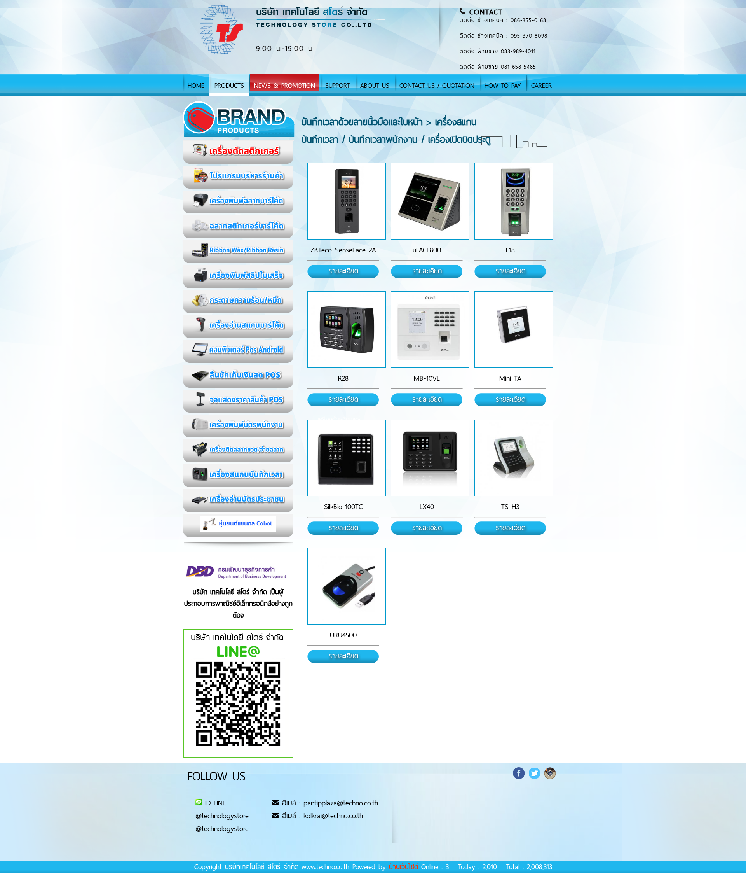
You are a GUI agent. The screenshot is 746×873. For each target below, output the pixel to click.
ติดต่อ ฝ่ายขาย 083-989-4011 (498, 51)
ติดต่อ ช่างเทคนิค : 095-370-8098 (503, 36)
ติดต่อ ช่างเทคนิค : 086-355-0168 (503, 20)
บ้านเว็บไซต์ (403, 867)
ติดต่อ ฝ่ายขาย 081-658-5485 (498, 67)
